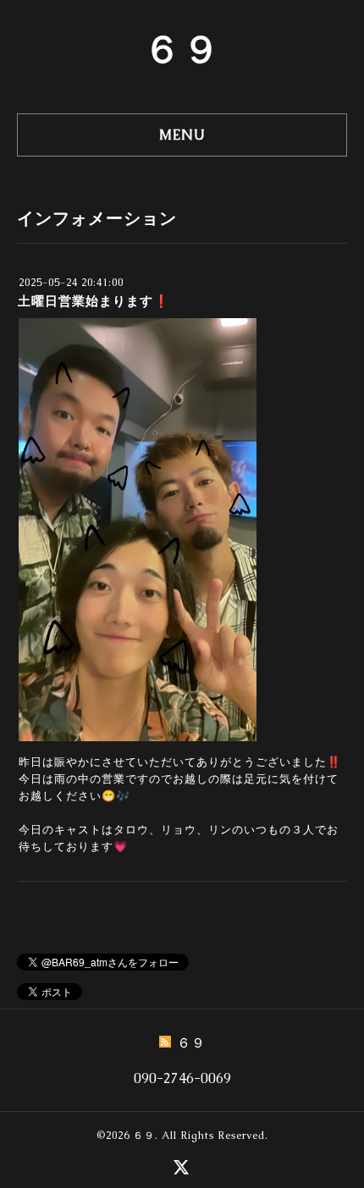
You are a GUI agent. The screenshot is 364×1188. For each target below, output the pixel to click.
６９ (182, 49)
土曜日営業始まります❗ (94, 301)
